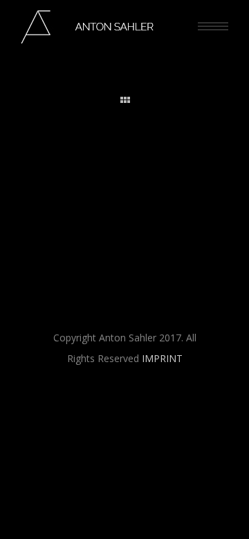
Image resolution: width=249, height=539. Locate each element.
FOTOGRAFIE (143, 169)
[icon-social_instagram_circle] (97, 405)
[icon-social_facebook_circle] (155, 405)
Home (101, 169)
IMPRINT (162, 358)
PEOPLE (188, 169)
